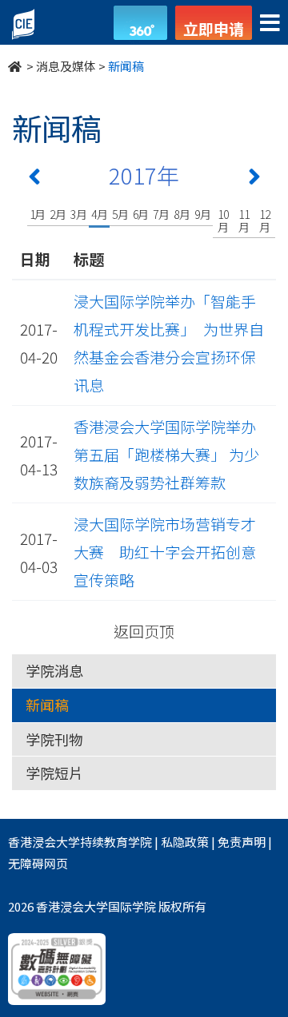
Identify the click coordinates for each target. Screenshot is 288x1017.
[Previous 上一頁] (34, 179)
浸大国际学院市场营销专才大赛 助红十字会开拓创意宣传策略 (165, 551)
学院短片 (54, 772)
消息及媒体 (66, 66)
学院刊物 (54, 739)
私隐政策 (185, 841)
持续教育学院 (116, 841)
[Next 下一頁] (254, 179)
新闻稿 (47, 704)
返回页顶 (144, 631)
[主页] (16, 66)
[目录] (270, 23)
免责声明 (242, 841)
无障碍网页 (38, 863)
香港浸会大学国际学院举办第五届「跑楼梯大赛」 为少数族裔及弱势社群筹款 (166, 454)
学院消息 (54, 670)
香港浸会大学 (44, 841)
